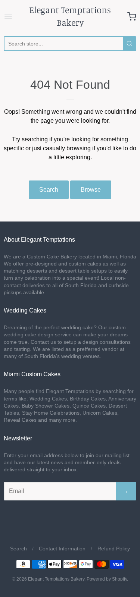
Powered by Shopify (107, 579)
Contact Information (62, 549)
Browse (91, 189)
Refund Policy (113, 549)
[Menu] (9, 16)
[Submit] (129, 43)
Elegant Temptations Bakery (70, 16)
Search (48, 189)
